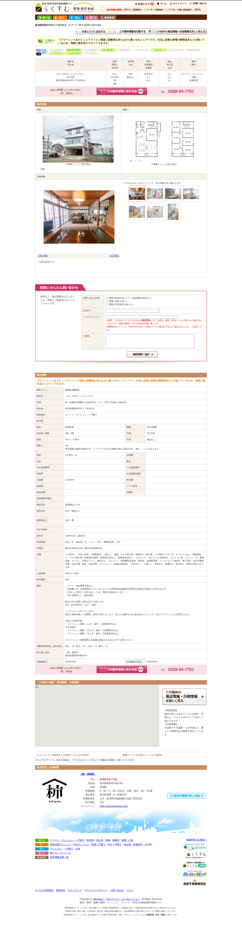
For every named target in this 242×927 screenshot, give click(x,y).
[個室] (173, 194)
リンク (130, 890)
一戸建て (68, 848)
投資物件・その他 (142, 844)
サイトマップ (75, 890)
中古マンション (81, 844)
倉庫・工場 (127, 840)
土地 (77, 848)
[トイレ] (173, 212)
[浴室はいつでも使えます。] (155, 212)
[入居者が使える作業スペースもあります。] (137, 212)
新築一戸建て (98, 844)
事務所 (115, 840)
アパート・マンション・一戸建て (67, 840)
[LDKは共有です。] (78, 217)
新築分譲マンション (60, 844)
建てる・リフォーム (60, 853)
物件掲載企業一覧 (59, 857)
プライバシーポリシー (96, 890)
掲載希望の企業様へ (196, 839)
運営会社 (60, 890)
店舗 (107, 840)
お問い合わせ (117, 890)
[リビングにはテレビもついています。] (191, 194)
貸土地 (99, 840)
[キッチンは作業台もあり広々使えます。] (155, 194)
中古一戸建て (115, 844)
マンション (56, 848)
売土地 (127, 844)
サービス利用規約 (44, 890)
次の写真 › (114, 255)
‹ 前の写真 (43, 255)
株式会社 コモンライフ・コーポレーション (117, 899)
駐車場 (90, 840)
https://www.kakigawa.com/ (114, 806)
